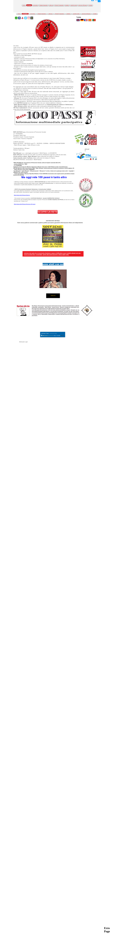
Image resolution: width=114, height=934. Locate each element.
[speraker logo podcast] (31, 18)
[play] (62, 286)
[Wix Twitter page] (25, 18)
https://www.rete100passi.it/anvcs (22, 195)
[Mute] (61, 335)
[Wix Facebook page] (19, 18)
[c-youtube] (22, 18)
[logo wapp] (16, 18)
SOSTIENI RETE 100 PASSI (53, 221)
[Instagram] (28, 18)
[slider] (63, 335)
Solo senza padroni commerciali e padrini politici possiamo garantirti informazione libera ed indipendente (50, 222)
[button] (74, 5)
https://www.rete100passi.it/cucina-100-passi (24, 204)
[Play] (41, 335)
